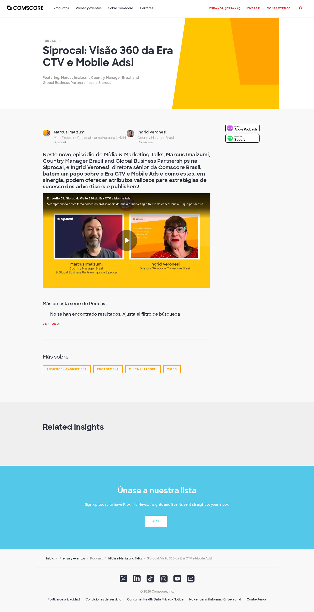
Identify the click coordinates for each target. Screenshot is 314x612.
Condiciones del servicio (103, 599)
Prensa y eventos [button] (88, 8)
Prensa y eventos (72, 558)
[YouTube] (177, 580)
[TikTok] (150, 580)
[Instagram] (164, 580)
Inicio (50, 558)
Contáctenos (257, 599)
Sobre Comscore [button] (120, 8)
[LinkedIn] (137, 580)
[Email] (191, 580)
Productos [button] (61, 8)
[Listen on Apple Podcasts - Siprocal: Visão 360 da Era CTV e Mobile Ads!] (245, 128)
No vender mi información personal (215, 599)
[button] (225, 10)
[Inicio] (25, 10)
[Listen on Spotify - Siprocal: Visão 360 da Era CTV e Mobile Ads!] (245, 138)
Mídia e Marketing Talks (125, 558)
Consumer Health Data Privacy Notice (155, 599)
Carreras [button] (146, 8)
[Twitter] (123, 580)
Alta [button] (156, 521)
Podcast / (52, 41)
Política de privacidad (64, 599)
